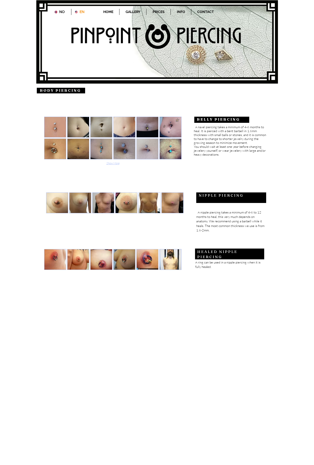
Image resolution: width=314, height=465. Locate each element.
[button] (55, 127)
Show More (112, 163)
